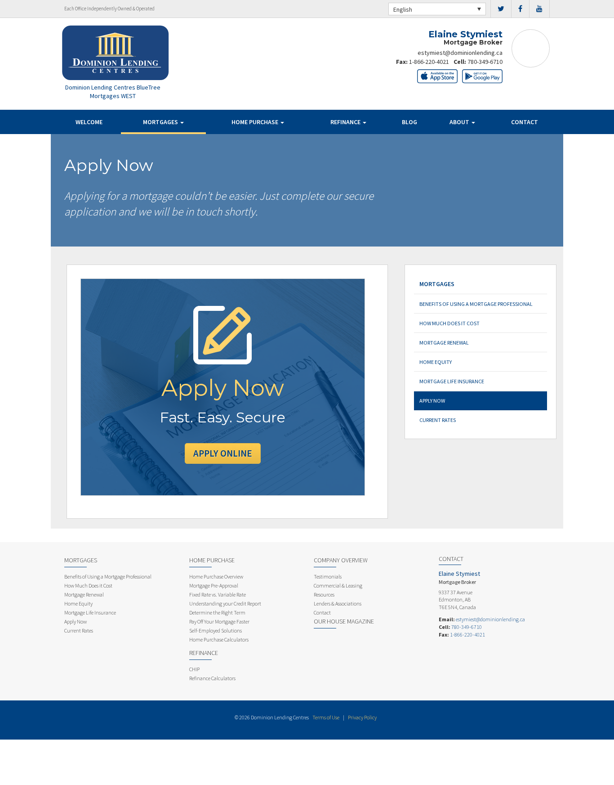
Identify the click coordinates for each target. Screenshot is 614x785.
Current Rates (437, 420)
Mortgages (161, 122)
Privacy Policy (362, 717)
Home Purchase (255, 122)
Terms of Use (325, 717)
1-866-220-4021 (429, 62)
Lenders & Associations (337, 603)
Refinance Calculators (212, 678)
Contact (524, 122)
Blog (409, 122)
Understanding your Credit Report (225, 603)
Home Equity (435, 362)
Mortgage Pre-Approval (213, 585)
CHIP (194, 669)
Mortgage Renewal (444, 342)
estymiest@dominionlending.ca (460, 53)
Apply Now (432, 400)
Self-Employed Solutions (215, 630)
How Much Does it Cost (449, 323)
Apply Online (222, 453)
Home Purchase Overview (216, 576)
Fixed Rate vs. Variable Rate (217, 594)
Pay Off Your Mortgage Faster (219, 621)
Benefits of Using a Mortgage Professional (476, 304)
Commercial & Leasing (338, 585)
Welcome (89, 122)
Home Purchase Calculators (219, 639)
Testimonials (328, 576)
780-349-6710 (485, 62)
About (460, 122)
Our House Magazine (344, 621)
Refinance (346, 122)
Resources (324, 594)
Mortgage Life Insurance (451, 381)
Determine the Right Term (217, 612)
